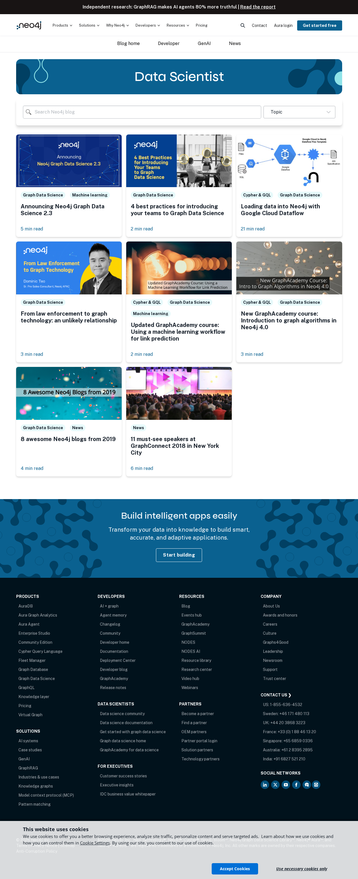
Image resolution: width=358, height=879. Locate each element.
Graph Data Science (36, 678)
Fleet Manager (32, 660)
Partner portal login (199, 741)
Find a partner (194, 722)
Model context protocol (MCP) (46, 795)
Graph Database (33, 669)
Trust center (274, 678)
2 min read (142, 229)
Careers (270, 624)
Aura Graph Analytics (37, 615)
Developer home (114, 642)
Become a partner (197, 713)
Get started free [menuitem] (319, 25)
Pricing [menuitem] (201, 25)
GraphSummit (193, 633)
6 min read (142, 468)
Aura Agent (29, 624)
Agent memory (113, 615)
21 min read (253, 229)
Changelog (110, 624)
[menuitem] (62, 25)
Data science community (122, 713)
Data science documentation (126, 722)
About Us (271, 606)
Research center (196, 669)
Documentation (114, 651)
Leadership (273, 651)
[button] (299, 112)
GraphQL (26, 687)
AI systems (28, 741)
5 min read (32, 229)
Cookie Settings (95, 843)
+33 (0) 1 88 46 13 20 (297, 732)
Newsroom (272, 660)
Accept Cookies (235, 868)
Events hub (191, 615)
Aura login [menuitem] (283, 25)
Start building (179, 555)
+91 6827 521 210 (289, 759)
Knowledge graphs (35, 786)
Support (270, 669)
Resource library (196, 660)
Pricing (24, 705)
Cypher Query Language (40, 651)
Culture (269, 633)
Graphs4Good (275, 642)
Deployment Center (118, 660)
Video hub (190, 678)
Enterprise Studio (34, 633)
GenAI (24, 759)
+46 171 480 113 (294, 713)
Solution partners (197, 750)
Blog (185, 606)
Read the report (258, 7)
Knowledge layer (33, 696)
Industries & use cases (38, 777)
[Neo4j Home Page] (29, 25)
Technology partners (200, 759)
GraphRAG (28, 768)
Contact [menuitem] (259, 25)
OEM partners (194, 732)
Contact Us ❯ (276, 695)
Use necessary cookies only (301, 868)
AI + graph (109, 606)
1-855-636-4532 (286, 704)
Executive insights (117, 785)
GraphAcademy (114, 678)
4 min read (32, 468)
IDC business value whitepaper (128, 794)
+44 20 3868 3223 (287, 722)
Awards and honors (280, 615)
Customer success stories (123, 776)
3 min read (32, 354)
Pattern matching (34, 804)
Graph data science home (123, 741)
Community (110, 633)
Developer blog (114, 669)
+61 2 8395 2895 (297, 750)
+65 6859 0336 (298, 741)
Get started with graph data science (133, 732)
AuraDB (25, 606)
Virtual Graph (30, 715)
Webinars (189, 687)
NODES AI (190, 651)
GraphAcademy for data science (129, 750)
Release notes (113, 687)
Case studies (30, 750)
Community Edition (35, 642)
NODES (188, 642)
